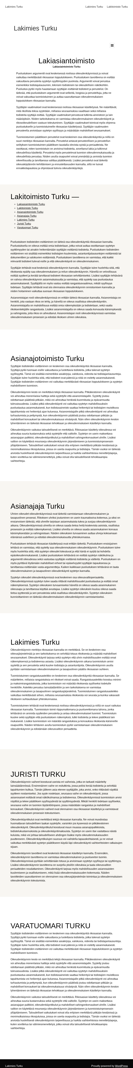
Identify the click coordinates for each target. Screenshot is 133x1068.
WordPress (121, 1066)
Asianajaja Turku (26, 216)
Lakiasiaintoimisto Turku (31, 204)
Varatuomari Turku (27, 227)
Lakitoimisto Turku (117, 6)
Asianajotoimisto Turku (30, 212)
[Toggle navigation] (112, 45)
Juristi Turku (24, 223)
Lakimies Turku (14, 6)
